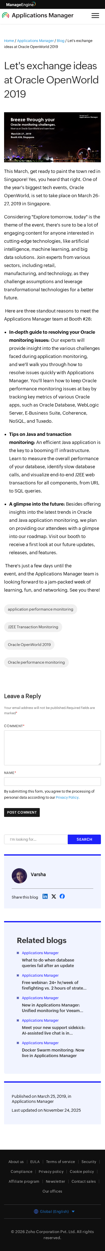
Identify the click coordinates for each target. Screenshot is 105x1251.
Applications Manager (33, 1101)
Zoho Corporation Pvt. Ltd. (51, 1232)
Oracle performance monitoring (36, 662)
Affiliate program (24, 1181)
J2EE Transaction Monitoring (33, 627)
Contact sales (84, 1181)
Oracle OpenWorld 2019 (29, 644)
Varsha (38, 874)
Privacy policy (51, 1171)
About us (16, 1162)
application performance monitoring (40, 609)
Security (89, 1162)
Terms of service (60, 1162)
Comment (13, 726)
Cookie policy (82, 1171)
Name (9, 773)
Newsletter (55, 1181)
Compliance (21, 1171)
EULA (35, 1162)
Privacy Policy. (68, 797)
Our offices (52, 1191)
